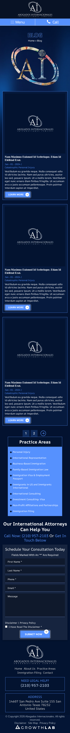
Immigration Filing (23, 511)
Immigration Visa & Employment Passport (31, 477)
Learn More (16, 194)
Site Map (33, 723)
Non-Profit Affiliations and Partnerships (35, 505)
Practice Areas (46, 668)
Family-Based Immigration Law (30, 469)
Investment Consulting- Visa (29, 499)
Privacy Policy (28, 622)
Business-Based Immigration (29, 463)
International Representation (29, 457)
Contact (48, 672)
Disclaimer (20, 723)
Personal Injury (21, 451)
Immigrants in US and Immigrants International (32, 486)
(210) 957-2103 (35, 535)
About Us (29, 668)
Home (31, 40)
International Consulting (27, 493)
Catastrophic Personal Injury (20, 167)
